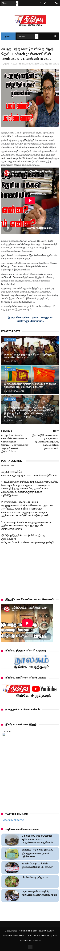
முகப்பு (8, 36)
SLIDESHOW (27, 64)
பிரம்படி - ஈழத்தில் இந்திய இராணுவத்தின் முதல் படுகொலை (37, 853)
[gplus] (56, 3)
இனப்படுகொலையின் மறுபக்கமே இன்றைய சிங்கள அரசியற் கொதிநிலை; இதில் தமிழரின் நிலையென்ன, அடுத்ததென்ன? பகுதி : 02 (29, 412)
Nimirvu (37, 940)
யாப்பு (56, 64)
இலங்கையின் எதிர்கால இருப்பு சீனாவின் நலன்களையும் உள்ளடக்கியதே (30, 386)
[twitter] (45, 3)
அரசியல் (38, 64)
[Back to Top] (30, 947)
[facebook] (40, 3)
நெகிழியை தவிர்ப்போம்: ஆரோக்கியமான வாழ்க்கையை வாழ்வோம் (37, 839)
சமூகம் (48, 64)
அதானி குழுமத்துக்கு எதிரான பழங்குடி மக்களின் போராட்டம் (28, 356)
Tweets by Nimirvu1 (12, 820)
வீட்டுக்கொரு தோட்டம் (34, 877)
